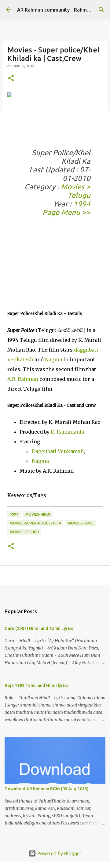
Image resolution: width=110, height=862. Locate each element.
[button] (11, 78)
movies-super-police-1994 (35, 523)
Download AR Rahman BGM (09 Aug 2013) (47, 788)
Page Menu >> (66, 212)
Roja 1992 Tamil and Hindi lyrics (36, 685)
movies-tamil (81, 523)
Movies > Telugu (75, 191)
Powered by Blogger (58, 853)
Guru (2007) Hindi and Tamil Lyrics (39, 628)
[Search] (101, 9)
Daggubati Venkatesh (58, 451)
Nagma (53, 359)
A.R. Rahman (22, 379)
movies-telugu (24, 532)
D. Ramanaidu (67, 432)
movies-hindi (37, 514)
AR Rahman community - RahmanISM (59, 10)
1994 (81, 204)
